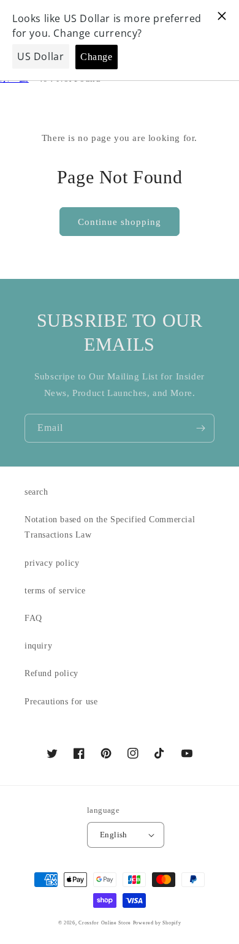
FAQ (33, 618)
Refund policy (51, 673)
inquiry (38, 645)
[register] (200, 428)
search (36, 492)
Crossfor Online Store (105, 923)
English (113, 834)
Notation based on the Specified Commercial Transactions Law (110, 527)
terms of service (55, 590)
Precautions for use (61, 701)
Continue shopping (119, 222)
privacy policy (52, 563)
